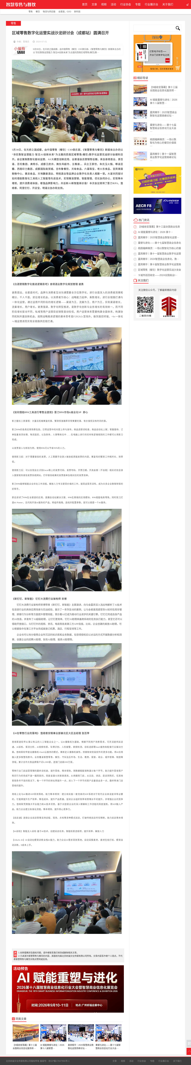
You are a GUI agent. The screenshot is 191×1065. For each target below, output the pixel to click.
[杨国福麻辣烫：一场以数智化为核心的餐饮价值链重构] (140, 145)
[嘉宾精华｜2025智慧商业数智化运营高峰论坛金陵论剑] (140, 118)
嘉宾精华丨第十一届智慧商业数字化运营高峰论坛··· (163, 157)
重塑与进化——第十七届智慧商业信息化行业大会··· (163, 128)
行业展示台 (151, 4)
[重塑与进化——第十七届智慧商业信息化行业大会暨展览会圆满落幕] (140, 131)
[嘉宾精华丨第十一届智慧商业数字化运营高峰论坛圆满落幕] (140, 160)
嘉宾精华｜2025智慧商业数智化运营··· (158, 237)
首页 (84, 4)
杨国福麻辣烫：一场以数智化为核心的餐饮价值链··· (163, 142)
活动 (113, 4)
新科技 (77, 11)
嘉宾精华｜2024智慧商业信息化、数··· (158, 259)
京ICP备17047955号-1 (59, 1061)
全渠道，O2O (64, 11)
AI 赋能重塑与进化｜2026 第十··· (155, 232)
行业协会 (125, 4)
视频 (104, 4)
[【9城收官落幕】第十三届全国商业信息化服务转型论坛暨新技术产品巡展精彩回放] (140, 93)
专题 (138, 4)
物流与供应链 (49, 11)
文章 (94, 4)
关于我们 (167, 4)
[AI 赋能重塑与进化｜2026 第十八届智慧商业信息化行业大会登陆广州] (140, 105)
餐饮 (38, 11)
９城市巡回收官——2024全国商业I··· (157, 275)
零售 (31, 11)
